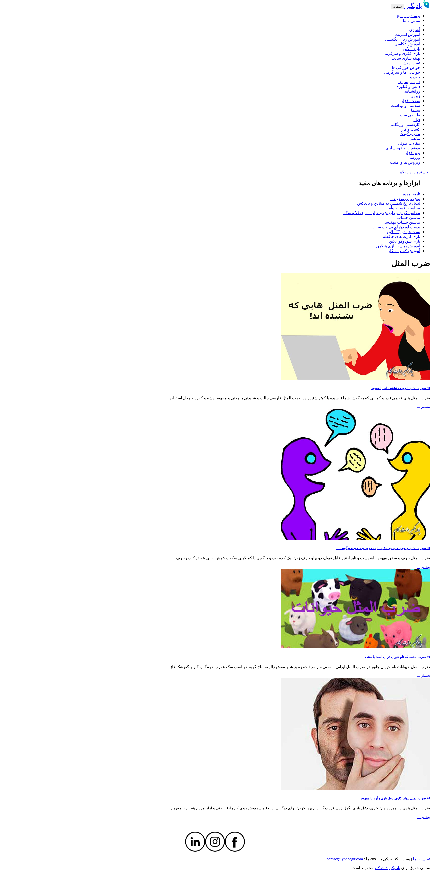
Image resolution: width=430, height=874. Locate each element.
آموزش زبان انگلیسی (402, 39)
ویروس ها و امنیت (405, 162)
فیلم (416, 120)
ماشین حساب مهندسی (401, 222)
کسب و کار (410, 129)
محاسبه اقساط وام (404, 208)
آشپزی (414, 30)
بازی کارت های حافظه (401, 236)
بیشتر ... (423, 406)
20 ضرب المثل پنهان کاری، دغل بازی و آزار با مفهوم (395, 798)
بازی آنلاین (411, 49)
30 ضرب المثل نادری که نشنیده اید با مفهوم (400, 388)
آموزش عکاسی (407, 44)
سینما (415, 110)
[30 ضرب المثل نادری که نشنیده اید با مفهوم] (355, 378)
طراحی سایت (408, 115)
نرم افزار (412, 153)
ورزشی (414, 157)
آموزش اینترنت (407, 34)
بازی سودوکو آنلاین (404, 241)
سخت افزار (410, 101)
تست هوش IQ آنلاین (403, 232)
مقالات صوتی (409, 143)
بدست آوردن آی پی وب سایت (396, 227)
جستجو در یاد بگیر (414, 172)
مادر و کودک (410, 134)
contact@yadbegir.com (345, 859)
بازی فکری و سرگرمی (401, 53)
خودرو (415, 77)
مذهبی (414, 138)
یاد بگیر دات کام (387, 868)
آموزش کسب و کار (404, 251)
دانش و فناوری (408, 86)
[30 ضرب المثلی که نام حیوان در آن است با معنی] (355, 647)
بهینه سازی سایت (405, 58)
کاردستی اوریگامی (404, 124)
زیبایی (415, 96)
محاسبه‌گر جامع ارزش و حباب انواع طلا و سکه (381, 213)
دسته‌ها (397, 7)
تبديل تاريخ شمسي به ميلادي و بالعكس (388, 203)
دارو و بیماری (409, 82)
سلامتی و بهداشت (405, 105)
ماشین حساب (408, 217)
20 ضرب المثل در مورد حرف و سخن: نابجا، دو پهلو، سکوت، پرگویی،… (383, 548)
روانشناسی (411, 91)
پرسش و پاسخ (408, 16)
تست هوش (411, 63)
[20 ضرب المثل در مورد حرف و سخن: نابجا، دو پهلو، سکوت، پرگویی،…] (355, 538)
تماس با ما (411, 20)
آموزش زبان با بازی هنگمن (398, 246)
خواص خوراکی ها (406, 68)
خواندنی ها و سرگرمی (402, 72)
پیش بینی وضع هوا (405, 199)
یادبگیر (413, 6)
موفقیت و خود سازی (403, 148)
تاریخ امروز (411, 194)
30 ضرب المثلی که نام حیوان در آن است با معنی (397, 657)
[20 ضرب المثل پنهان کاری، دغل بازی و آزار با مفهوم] (355, 788)
